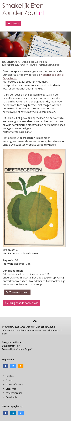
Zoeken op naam (18, 292)
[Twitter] (13, 365)
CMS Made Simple (22, 349)
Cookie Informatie (14, 384)
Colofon (10, 376)
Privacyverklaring (14, 392)
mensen (34, 330)
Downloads (11, 397)
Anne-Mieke (15, 342)
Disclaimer (11, 388)
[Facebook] (5, 365)
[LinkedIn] (13, 412)
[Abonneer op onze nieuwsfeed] (20, 365)
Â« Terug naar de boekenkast (21, 303)
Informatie (7, 330)
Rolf (18, 345)
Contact (9, 380)
